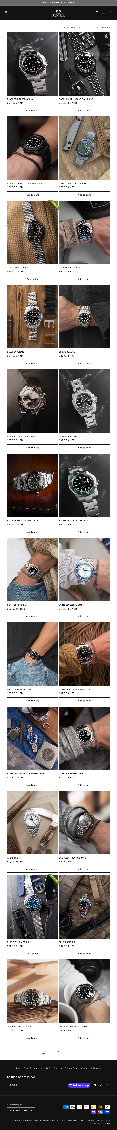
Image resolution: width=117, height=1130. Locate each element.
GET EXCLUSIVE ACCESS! (86, 568)
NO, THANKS (86, 577)
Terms (105, 595)
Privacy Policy (95, 595)
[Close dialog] (111, 532)
